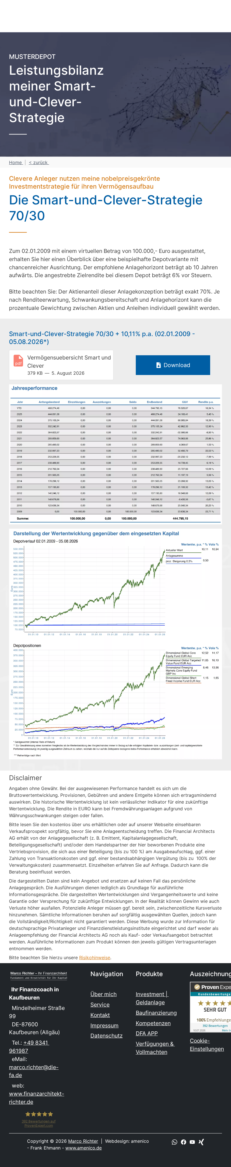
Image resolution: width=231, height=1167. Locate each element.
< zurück (39, 162)
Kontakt (100, 1015)
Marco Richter (83, 1141)
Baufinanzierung (156, 1012)
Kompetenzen (153, 1023)
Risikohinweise (94, 957)
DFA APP (147, 1033)
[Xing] (201, 1141)
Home (16, 162)
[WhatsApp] (174, 1141)
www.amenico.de (83, 1148)
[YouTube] (192, 1141)
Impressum (104, 1025)
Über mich (103, 994)
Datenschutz (106, 1035)
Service (100, 1004)
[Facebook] (183, 1141)
